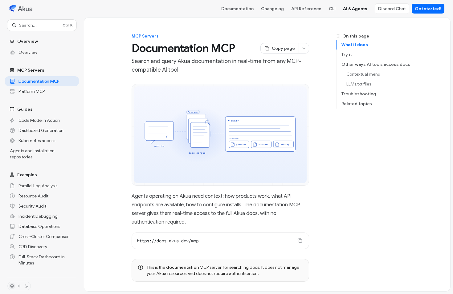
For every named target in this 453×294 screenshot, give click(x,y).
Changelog (272, 8)
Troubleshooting (358, 94)
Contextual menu (363, 74)
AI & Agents (355, 8)
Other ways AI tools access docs (375, 64)
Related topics (356, 103)
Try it (346, 54)
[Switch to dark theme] (26, 286)
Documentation (237, 8)
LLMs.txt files (358, 84)
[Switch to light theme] (19, 286)
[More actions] (304, 48)
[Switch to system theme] (12, 286)
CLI (332, 8)
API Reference (306, 8)
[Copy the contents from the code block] (300, 240)
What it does (354, 44)
